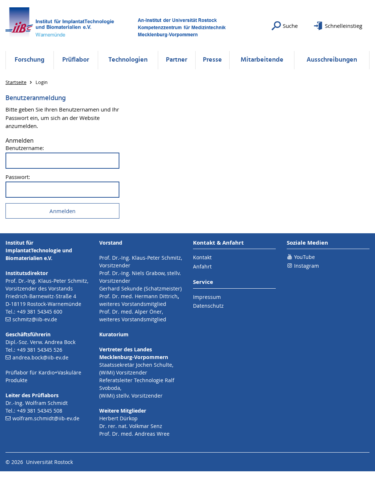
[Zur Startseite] (62, 25)
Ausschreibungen (332, 60)
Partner (176, 60)
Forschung (29, 60)
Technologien (128, 60)
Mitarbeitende (262, 60)
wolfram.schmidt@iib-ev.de (45, 418)
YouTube (304, 256)
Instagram (306, 265)
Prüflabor (75, 60)
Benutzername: (24, 148)
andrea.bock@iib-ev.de (40, 357)
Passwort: (17, 177)
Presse (212, 60)
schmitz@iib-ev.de (34, 319)
